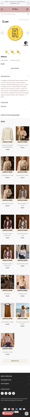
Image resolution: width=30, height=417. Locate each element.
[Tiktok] (13, 393)
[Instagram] (6, 393)
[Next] (27, 33)
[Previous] (2, 33)
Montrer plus (15, 361)
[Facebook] (2, 393)
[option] (15, 2)
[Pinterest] (9, 393)
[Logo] (15, 9)
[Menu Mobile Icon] (2, 9)
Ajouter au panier (7, 142)
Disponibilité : (4, 60)
